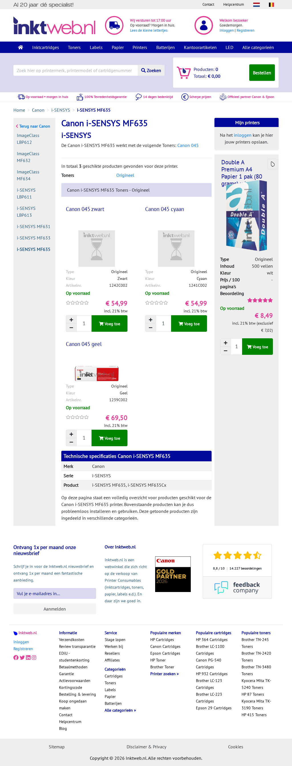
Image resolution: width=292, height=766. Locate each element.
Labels (96, 47)
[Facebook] (16, 657)
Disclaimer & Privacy (146, 746)
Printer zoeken (163, 673)
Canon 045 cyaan (164, 209)
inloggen (243, 135)
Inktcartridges (45, 47)
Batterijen (165, 47)
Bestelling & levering (77, 694)
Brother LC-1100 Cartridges (210, 650)
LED (229, 47)
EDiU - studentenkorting (74, 657)
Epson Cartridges (165, 653)
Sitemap (57, 746)
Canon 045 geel (84, 344)
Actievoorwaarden (74, 680)
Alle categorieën (258, 47)
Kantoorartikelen (200, 47)
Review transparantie (77, 646)
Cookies (235, 746)
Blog (63, 728)
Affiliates (112, 660)
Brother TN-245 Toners (255, 643)
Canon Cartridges (165, 646)
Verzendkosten (71, 639)
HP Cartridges (162, 639)
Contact (208, 4)
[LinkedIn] (28, 657)
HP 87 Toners (253, 694)
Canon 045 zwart (85, 209)
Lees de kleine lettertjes (148, 30)
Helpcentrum (233, 4)
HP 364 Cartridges (212, 639)
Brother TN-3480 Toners (256, 670)
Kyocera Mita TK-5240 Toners (256, 684)
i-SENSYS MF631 (33, 226)
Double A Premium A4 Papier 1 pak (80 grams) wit (241, 172)
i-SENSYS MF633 (33, 238)
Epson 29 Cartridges (214, 707)
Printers (140, 47)
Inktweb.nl (28, 632)
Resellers (112, 653)
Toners (74, 47)
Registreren (245, 30)
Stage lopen (115, 639)
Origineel (125, 175)
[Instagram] (34, 657)
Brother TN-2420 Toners (256, 657)
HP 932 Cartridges (212, 673)
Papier (118, 47)
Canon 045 (188, 145)
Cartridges (114, 676)
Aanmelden (55, 609)
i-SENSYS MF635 (33, 249)
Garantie (66, 673)
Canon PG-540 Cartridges (208, 663)
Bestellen (262, 72)
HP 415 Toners (254, 714)
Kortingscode (70, 687)
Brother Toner (162, 666)
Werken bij (114, 646)
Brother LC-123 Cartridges (209, 684)
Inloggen (227, 30)
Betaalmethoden (73, 666)
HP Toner (158, 660)
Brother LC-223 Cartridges (209, 698)
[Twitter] (22, 657)
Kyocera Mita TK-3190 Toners (256, 704)
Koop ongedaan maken (73, 704)
